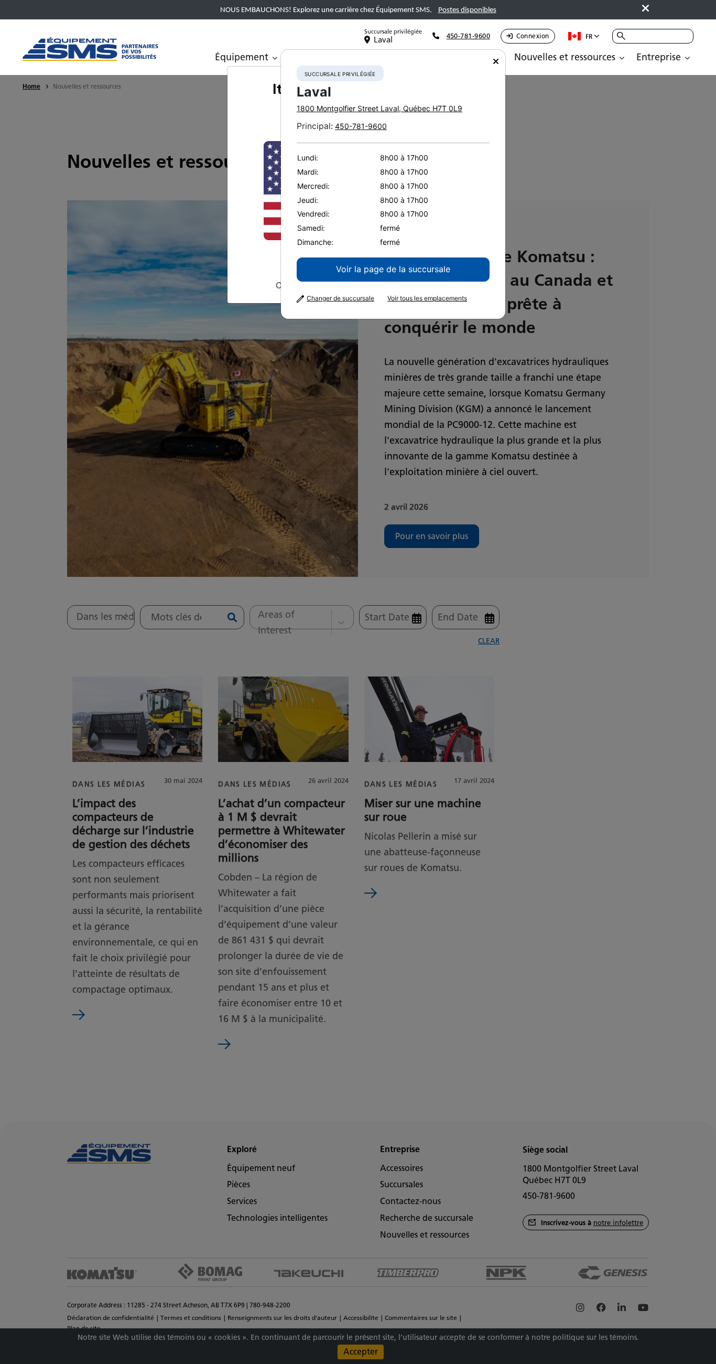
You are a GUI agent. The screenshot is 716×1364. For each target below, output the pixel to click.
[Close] (496, 61)
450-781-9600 (361, 126)
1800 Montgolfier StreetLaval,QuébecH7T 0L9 (379, 108)
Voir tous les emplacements (427, 298)
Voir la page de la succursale (393, 269)
